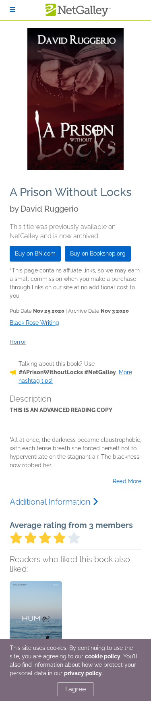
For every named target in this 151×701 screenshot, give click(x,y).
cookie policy (102, 656)
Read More (127, 481)
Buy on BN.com (35, 253)
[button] (36, 623)
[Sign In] (12, 10)
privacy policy (83, 673)
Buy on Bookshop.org (98, 253)
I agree (75, 689)
